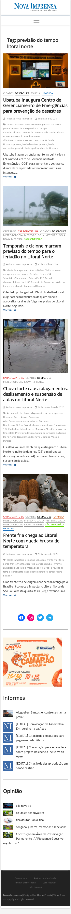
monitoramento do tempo (27, 140)
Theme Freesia (44, 895)
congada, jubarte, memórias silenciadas (41, 827)
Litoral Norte (27, 428)
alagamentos (37, 413)
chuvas (17, 132)
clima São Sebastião (35, 559)
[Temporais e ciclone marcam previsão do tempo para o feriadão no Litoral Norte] (35, 206)
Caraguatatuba (28, 231)
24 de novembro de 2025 (50, 407)
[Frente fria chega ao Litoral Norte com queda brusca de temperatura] (35, 493)
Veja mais (15, 177)
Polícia (35, 93)
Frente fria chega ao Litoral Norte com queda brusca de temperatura (31, 540)
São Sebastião (33, 239)
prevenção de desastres (25, 144)
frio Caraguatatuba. (42, 563)
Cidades (8, 93)
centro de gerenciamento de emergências (32, 126)
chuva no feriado (28, 274)
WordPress (59, 895)
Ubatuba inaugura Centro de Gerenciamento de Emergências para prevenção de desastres (35, 105)
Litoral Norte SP (21, 282)
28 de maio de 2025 (47, 553)
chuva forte (31, 421)
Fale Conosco (35, 887)
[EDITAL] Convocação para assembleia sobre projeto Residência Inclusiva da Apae (41, 751)
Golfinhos (13, 428)
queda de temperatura (36, 571)
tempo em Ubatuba (34, 285)
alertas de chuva (15, 124)
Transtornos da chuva (28, 436)
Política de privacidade (45, 878)
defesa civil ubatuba (45, 132)
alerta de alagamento (18, 270)
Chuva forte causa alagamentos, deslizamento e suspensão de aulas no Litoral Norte (35, 393)
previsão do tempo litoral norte (31, 148)
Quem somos (21, 878)
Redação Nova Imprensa (18, 118)
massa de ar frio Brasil (38, 567)
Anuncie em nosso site (25, 882)
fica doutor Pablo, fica (30, 820)
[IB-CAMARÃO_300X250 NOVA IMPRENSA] (32, 639)
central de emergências (37, 124)
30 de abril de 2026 (47, 264)
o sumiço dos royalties (30, 812)
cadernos (9, 231)
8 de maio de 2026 (47, 118)
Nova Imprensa (13, 239)
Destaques (22, 93)
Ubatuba (47, 93)
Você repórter (49, 882)
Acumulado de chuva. (18, 413)
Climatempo (20, 278)
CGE (39, 128)
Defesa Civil (27, 132)
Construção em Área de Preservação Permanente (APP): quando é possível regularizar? (33, 838)
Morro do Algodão (44, 428)
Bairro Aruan (20, 417)
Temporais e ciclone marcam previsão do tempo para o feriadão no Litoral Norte (32, 251)
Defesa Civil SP (36, 278)
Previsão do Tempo (41, 282)
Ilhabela (58, 516)
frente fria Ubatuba (20, 563)
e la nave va (23, 805)
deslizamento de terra (40, 424)
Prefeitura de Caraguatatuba (30, 432)
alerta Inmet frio (15, 559)
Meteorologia (13, 235)
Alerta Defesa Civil (40, 270)
